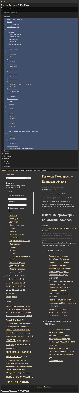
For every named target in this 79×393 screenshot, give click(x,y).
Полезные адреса (17, 263)
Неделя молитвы (56, 332)
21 (7, 290)
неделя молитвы (23, 344)
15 (10, 286)
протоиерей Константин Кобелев (53, 187)
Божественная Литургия (14, 306)
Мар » (14, 297)
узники (25, 381)
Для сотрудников (16, 266)
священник (68, 238)
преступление (17, 363)
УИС (31, 336)
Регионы (9, 170)
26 (21, 290)
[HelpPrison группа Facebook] (13, 5)
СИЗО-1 (28, 330)
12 (21, 283)
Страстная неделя (15, 336)
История (8, 316)
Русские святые (19, 330)
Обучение (13, 238)
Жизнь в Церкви (24, 312)
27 (24, 290)
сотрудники (10, 373)
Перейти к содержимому (9, 2)
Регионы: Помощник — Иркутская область (56, 245)
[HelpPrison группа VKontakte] (22, 5)
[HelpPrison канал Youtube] (5, 5)
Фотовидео (14, 250)
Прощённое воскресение (59, 329)
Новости (13, 216)
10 (16, 283)
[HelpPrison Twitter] (18, 5)
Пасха (8, 320)
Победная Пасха (16, 234)
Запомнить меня (17, 208)
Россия (8, 327)
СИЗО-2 (9, 333)
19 (21, 286)
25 (18, 290)
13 (24, 283)
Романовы (28, 323)
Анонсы (12, 231)
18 (18, 286)
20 (24, 286)
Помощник (68, 235)
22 (10, 290)
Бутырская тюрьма (14, 309)
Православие (11, 324)
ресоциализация (19, 369)
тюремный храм (13, 381)
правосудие (10, 363)
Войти (10, 211)
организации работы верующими (53, 235)
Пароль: (11, 202)
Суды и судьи (25, 336)
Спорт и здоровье (17, 269)
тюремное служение (19, 376)
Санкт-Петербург (18, 333)
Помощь (58, 190)
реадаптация (10, 369)
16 (13, 286)
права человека (20, 360)
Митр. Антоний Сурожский (18, 316)
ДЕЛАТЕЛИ (14, 222)
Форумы (12, 247)
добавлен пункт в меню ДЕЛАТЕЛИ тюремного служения (59, 312)
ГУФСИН (13, 312)
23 (13, 290)
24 (16, 290)
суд (17, 372)
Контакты (13, 253)
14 (7, 286)
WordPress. (47, 387)
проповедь (25, 363)
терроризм (28, 372)
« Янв (8, 297)
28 (7, 293)
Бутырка (26, 306)
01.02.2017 (68, 187)
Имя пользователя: (16, 195)
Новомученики (15, 219)
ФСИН (19, 341)
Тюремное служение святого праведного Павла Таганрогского (61, 284)
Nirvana (39, 387)
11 (18, 283)
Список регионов (56, 361)
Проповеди (21, 323)
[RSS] (26, 5)
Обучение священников (19, 241)
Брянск (15, 170)
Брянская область (65, 233)
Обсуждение (14, 244)
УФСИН (44, 240)
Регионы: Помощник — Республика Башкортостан (59, 243)
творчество (21, 373)
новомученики (12, 348)
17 (16, 286)
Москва (29, 316)
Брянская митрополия (50, 233)
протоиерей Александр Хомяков (53, 238)
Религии (12, 228)
